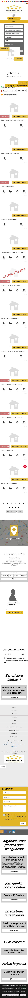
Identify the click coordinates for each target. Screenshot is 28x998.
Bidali (22, 654)
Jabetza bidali (14, 871)
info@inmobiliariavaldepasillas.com (14, 742)
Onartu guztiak (6, 995)
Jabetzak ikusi (14, 979)
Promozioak (14, 717)
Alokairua (14, 713)
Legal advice (14, 733)
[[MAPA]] (3, 766)
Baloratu (14, 578)
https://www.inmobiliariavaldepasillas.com (14, 744)
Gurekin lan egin (14, 930)
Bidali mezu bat (14, 899)
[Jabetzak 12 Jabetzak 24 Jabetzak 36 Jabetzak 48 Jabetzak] (12, 511)
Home (14, 707)
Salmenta (14, 710)
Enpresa (14, 720)
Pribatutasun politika (14, 730)
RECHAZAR (22, 995)
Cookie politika (14, 737)
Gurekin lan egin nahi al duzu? (14, 612)
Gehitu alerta (14, 697)
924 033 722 (14, 746)
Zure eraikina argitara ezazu (14, 727)
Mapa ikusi (10, 44)
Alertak (14, 723)
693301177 (14, 750)
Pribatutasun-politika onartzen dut (15, 658)
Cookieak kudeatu (15, 995)
